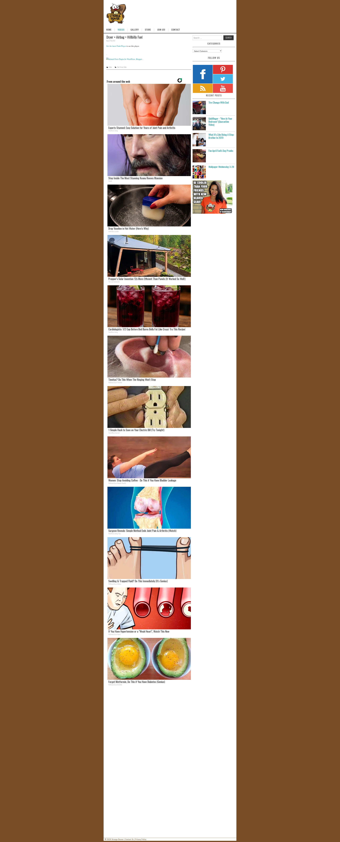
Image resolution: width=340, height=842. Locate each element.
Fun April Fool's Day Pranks (221, 151)
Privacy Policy (140, 839)
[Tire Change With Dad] (199, 107)
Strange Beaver (118, 839)
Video (110, 67)
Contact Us (129, 839)
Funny (121, 67)
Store (148, 29)
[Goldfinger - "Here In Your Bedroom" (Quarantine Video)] (199, 123)
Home (109, 29)
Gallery (135, 29)
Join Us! (161, 29)
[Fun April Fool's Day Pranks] (199, 155)
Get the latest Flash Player (116, 46)
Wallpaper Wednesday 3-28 (221, 167)
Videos (121, 29)
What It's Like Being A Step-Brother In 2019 (221, 136)
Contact (175, 29)
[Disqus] (148, 724)
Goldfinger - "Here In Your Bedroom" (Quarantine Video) (220, 122)
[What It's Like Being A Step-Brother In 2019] (199, 139)
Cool (118, 67)
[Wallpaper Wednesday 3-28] (199, 171)
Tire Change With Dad (219, 102)
